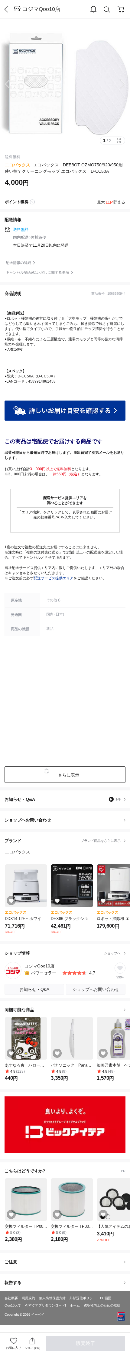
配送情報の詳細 (18, 263)
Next (117, 84)
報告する (13, 1282)
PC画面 (105, 1298)
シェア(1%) (32, 1347)
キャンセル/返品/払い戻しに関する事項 (37, 272)
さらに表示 (68, 774)
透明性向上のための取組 (102, 1305)
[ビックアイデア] (65, 1125)
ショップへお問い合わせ (67, 820)
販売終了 (85, 1343)
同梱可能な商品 (19, 1009)
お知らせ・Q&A (63, 799)
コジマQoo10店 (41, 9)
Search (107, 9)
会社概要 (11, 1298)
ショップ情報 (63, 953)
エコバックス (17, 164)
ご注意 (11, 1261)
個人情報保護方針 (52, 1298)
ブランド (63, 840)
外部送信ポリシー (83, 1298)
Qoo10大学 (13, 1305)
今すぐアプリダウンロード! (45, 1305)
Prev (12, 84)
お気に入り (13, 1347)
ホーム (75, 1305)
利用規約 (28, 1298)
